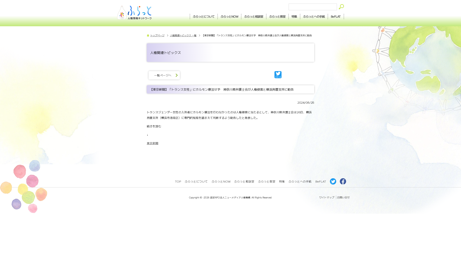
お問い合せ (343, 197)
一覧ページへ (162, 75)
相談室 (253, 16)
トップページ (157, 35)
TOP (178, 181)
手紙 (314, 16)
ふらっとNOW (221, 181)
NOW (229, 16)
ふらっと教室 (266, 181)
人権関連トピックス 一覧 (183, 35)
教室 (277, 16)
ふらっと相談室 (244, 181)
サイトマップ (326, 197)
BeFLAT (336, 16)
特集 (294, 16)
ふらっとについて (203, 16)
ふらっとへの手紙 (300, 181)
